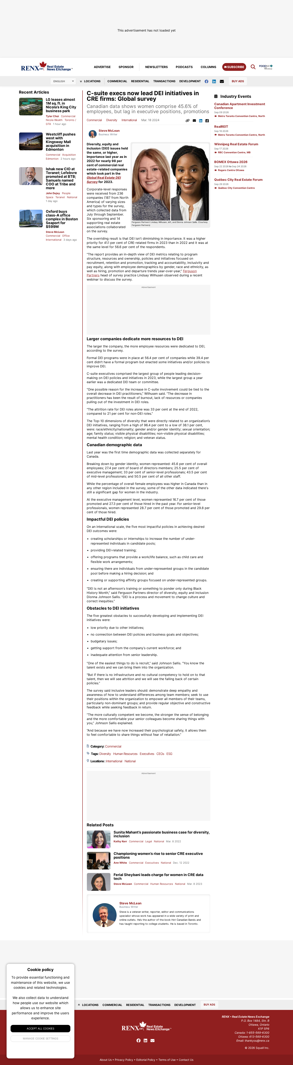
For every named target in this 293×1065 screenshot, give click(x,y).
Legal (148, 841)
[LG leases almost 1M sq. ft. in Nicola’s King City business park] (31, 107)
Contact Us (186, 1059)
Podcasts (184, 67)
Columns (208, 67)
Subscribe (235, 67)
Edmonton (52, 158)
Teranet (60, 197)
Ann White (120, 862)
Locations (92, 81)
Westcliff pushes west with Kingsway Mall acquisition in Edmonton (61, 141)
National (72, 197)
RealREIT (221, 127)
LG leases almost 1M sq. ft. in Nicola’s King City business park (61, 105)
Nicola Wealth (54, 120)
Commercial (117, 81)
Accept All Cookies (40, 1028)
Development (190, 81)
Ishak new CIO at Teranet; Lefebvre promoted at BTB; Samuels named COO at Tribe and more (61, 178)
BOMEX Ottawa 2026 (231, 162)
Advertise (102, 67)
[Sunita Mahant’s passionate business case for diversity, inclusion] (99, 839)
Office (66, 235)
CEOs (160, 754)
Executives (147, 754)
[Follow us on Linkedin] (216, 81)
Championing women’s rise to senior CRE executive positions (158, 855)
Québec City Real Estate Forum (238, 180)
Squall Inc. (262, 1047)
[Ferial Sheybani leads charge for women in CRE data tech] (99, 882)
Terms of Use (167, 1059)
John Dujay (53, 193)
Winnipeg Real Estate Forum (236, 144)
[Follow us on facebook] (208, 81)
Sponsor (126, 67)
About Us (106, 1059)
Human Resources (125, 754)
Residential (140, 81)
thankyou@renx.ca (257, 1040)
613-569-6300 (259, 1036)
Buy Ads (238, 81)
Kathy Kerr (120, 841)
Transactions (164, 81)
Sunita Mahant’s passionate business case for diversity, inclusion (161, 834)
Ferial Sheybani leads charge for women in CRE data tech (158, 877)
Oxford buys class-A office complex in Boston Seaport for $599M (62, 219)
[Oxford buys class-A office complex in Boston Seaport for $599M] (31, 219)
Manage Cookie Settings (40, 1038)
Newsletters (156, 67)
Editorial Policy (145, 1059)
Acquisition (69, 154)
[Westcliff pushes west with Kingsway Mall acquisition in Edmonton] (31, 141)
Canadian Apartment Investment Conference (239, 106)
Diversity (111, 120)
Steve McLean (55, 231)
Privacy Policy (124, 1059)
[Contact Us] (224, 81)
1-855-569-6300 (257, 1032)
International (53, 239)
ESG (169, 754)
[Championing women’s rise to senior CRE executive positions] (99, 861)
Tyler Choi (52, 116)
